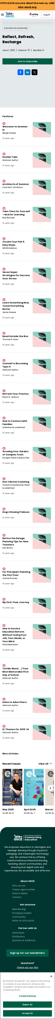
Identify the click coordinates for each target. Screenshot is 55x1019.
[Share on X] (34, 72)
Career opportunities (23, 889)
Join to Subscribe (27, 61)
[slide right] (50, 788)
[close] (52, 3)
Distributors (18, 936)
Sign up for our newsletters (27, 953)
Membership (19, 909)
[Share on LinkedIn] (27, 72)
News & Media (19, 893)
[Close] (51, 976)
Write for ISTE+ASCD (23, 920)
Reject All (27, 1004)
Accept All (27, 1013)
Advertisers (18, 932)
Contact (16, 897)
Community (19, 916)
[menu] (2, 14)
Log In (47, 14)
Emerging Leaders (22, 913)
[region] (27, 995)
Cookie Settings (27, 995)
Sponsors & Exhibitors (23, 940)
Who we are (18, 885)
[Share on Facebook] (20, 72)
